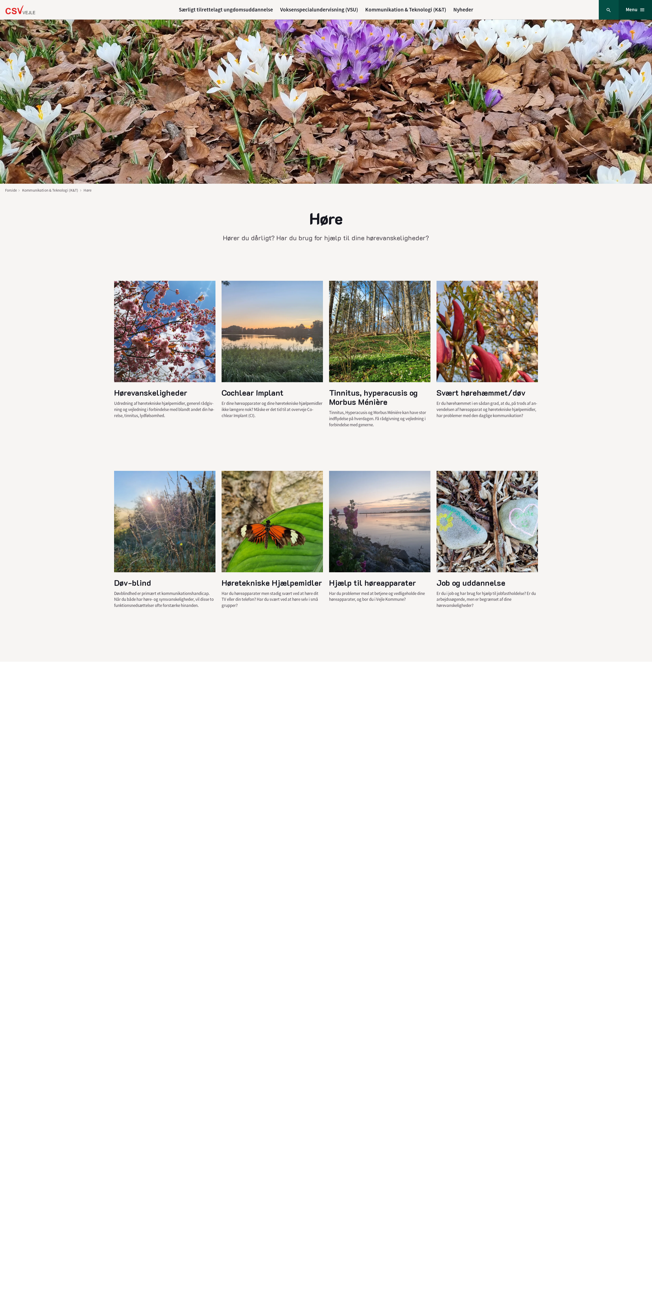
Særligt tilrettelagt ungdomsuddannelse (226, 9)
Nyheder (463, 9)
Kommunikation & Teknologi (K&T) (405, 9)
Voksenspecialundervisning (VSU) (319, 9)
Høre (87, 190)
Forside (11, 190)
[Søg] (608, 10)
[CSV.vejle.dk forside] (20, 9)
